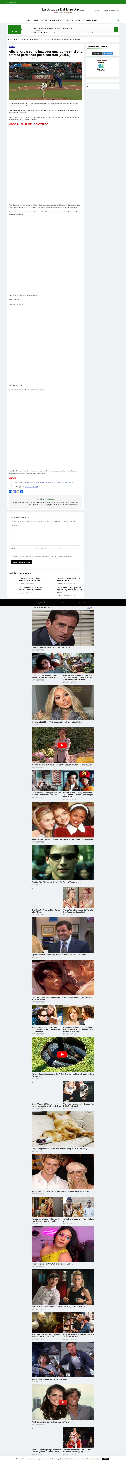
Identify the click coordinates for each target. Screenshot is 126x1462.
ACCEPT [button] (105, 1459)
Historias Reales (90, 20)
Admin (12, 59)
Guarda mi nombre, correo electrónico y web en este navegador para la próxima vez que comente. (42, 556)
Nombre (14, 548)
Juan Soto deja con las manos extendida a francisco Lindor (53, 28)
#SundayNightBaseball (45, 482)
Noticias (69, 20)
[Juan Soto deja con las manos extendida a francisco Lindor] (28, 30)
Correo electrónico (41, 548)
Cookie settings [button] (95, 1459)
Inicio (28, 20)
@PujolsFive (32, 482)
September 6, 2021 (31, 487)
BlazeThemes (85, 603)
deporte (44, 20)
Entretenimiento (56, 20)
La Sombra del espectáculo (63, 9)
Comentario (15, 525)
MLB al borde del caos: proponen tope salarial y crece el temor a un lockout (69, 590)
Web (60, 548)
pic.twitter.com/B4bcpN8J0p (63, 482)
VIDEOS (35, 20)
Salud (78, 20)
